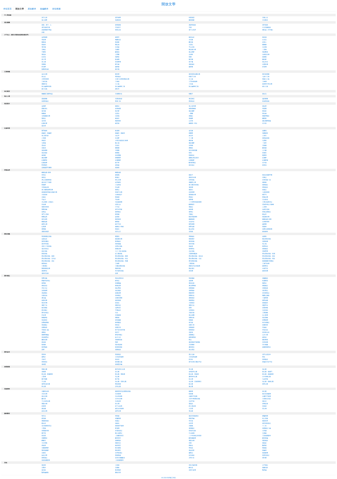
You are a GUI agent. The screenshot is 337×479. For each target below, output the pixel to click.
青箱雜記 (44, 325)
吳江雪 (44, 59)
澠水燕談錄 (118, 344)
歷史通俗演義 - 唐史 (268, 256)
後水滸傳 (44, 396)
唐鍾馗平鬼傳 (119, 426)
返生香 (44, 126)
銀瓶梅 (117, 175)
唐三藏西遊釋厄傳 (47, 189)
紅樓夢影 (44, 160)
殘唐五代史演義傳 (194, 266)
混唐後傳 (265, 241)
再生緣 (264, 113)
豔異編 (264, 470)
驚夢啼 (264, 155)
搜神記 (191, 212)
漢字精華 (118, 17)
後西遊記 (265, 185)
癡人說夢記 (118, 433)
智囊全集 (191, 317)
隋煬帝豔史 (265, 116)
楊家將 (191, 391)
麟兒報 (191, 42)
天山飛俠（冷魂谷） (48, 202)
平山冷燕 (191, 47)
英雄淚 (264, 406)
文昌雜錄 (191, 344)
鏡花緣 (44, 418)
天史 (116, 312)
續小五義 (44, 89)
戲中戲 (117, 69)
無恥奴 (264, 443)
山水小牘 (265, 335)
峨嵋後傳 (191, 219)
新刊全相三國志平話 (195, 362)
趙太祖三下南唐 (46, 182)
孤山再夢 (191, 52)
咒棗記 (191, 214)
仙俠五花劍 (265, 209)
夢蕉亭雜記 (118, 335)
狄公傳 (191, 379)
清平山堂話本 (266, 354)
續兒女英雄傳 (119, 408)
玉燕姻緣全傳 (46, 116)
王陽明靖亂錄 (193, 253)
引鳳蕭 (117, 150)
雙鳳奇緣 (44, 209)
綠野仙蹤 (191, 226)
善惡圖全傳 (265, 217)
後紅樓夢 (191, 111)
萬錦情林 (118, 121)
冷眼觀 (191, 426)
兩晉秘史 (44, 263)
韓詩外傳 (44, 303)
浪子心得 (44, 17)
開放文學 (168, 4)
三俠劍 (117, 81)
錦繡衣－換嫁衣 (120, 133)
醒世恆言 (118, 438)
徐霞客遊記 (45, 101)
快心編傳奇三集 (194, 86)
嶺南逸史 (191, 64)
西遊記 (191, 197)
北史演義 (191, 251)
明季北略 (44, 278)
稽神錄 (264, 182)
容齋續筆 (191, 327)
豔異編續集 (45, 472)
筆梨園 (264, 108)
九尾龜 (44, 143)
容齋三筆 (191, 325)
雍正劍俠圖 (265, 74)
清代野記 (265, 290)
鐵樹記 (117, 106)
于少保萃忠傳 (46, 401)
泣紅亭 (117, 135)
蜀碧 (116, 342)
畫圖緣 (264, 44)
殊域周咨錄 (265, 101)
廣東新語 (191, 298)
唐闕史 (44, 332)
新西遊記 (44, 458)
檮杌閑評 (191, 239)
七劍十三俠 (265, 76)
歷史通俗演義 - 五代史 (49, 258)
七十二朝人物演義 (120, 251)
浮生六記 (44, 288)
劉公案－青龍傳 (194, 374)
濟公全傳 (118, 180)
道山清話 (191, 349)
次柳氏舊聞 (118, 298)
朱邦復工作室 (171, 477)
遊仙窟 (264, 106)
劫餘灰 (117, 423)
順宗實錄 (44, 308)
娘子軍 (117, 162)
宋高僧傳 (265, 342)
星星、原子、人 (46, 25)
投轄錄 (191, 320)
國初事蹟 (265, 339)
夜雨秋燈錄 (118, 347)
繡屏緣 (191, 67)
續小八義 (265, 86)
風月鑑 (44, 111)
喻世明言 (118, 445)
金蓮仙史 (44, 239)
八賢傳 (44, 376)
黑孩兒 (117, 229)
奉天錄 (191, 322)
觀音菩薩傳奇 (193, 217)
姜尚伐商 (44, 219)
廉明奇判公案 (193, 376)
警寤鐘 (264, 448)
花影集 (191, 332)
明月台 (44, 416)
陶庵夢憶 (44, 317)
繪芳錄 (117, 123)
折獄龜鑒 (118, 320)
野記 (190, 339)
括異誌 (44, 212)
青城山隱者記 (266, 212)
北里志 (117, 113)
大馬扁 (264, 430)
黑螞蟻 (44, 229)
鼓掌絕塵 (118, 108)
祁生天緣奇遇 (193, 465)
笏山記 (44, 76)
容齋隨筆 (44, 327)
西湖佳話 (191, 101)
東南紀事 (118, 285)
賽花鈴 (264, 111)
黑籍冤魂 (118, 455)
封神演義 (191, 180)
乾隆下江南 (192, 76)
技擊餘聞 (265, 320)
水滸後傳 (118, 394)
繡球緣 (117, 67)
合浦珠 (191, 54)
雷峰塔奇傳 (45, 207)
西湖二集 (118, 101)
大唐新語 (191, 303)
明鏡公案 (44, 369)
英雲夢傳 (118, 62)
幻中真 (264, 123)
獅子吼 (44, 433)
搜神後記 (118, 212)
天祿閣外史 (118, 94)
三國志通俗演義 (120, 266)
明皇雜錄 (191, 278)
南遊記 (264, 189)
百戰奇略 (265, 308)
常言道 (191, 421)
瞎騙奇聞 (265, 416)
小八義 (117, 84)
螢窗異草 (191, 293)
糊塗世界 (265, 421)
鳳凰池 (44, 42)
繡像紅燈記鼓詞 (194, 158)
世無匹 (264, 153)
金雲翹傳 (44, 37)
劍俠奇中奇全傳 (267, 84)
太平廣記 (265, 465)
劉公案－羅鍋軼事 (268, 374)
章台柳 (191, 411)
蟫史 (263, 357)
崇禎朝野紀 (45, 337)
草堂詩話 (265, 330)
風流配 (117, 42)
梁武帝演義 (45, 244)
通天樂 (264, 458)
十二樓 (191, 138)
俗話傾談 (44, 153)
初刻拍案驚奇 (46, 460)
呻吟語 (117, 325)
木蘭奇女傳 (45, 391)
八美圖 (44, 138)
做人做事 (44, 20)
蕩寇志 (191, 403)
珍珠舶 (191, 145)
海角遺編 (118, 244)
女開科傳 (265, 64)
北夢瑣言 (118, 308)
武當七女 (118, 204)
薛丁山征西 (118, 406)
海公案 (264, 369)
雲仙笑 (44, 145)
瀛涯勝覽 (265, 99)
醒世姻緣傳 (192, 438)
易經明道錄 (192, 25)
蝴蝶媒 (44, 113)
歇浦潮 (117, 130)
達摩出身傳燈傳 (267, 229)
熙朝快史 (191, 155)
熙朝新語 (191, 330)
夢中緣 (117, 64)
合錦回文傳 (265, 54)
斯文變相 (118, 448)
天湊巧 (44, 359)
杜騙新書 (118, 418)
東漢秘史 (118, 241)
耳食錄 (264, 327)
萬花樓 (44, 408)
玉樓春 (117, 467)
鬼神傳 (191, 187)
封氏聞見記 (265, 293)
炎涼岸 (191, 135)
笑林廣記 (118, 295)
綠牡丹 (117, 89)
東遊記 (117, 177)
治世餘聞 (44, 290)
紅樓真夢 (44, 162)
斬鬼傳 (117, 428)
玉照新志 (191, 310)
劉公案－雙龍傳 (120, 374)
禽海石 (117, 118)
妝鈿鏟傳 (265, 453)
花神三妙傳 (192, 470)
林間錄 (44, 283)
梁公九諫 (191, 354)
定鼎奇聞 (191, 192)
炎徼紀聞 (118, 293)
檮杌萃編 (191, 418)
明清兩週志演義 (46, 236)
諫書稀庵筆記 (266, 347)
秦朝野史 (44, 271)
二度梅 (264, 49)
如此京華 (44, 455)
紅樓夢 (264, 158)
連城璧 (44, 364)
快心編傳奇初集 (46, 86)
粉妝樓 (191, 394)
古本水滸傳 (118, 399)
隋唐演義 (118, 268)
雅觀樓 (117, 148)
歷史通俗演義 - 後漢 (48, 256)
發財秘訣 (265, 440)
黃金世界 (191, 450)
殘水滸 (264, 401)
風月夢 (117, 111)
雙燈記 (44, 118)
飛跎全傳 (191, 440)
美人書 (44, 62)
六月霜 (191, 408)
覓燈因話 (118, 354)
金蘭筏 (264, 130)
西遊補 (117, 197)
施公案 (191, 386)
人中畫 (264, 150)
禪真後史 (265, 187)
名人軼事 (265, 315)
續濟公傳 (44, 224)
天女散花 (265, 199)
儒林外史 (118, 443)
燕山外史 (265, 62)
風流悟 (44, 465)
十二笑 (264, 426)
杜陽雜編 (118, 283)
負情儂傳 (44, 150)
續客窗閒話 (192, 337)
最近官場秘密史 (194, 416)
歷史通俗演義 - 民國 (121, 261)
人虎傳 (264, 207)
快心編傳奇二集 (120, 86)
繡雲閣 (264, 224)
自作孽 (191, 423)
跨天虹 (191, 359)
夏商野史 (265, 266)
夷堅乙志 (191, 305)
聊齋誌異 (44, 217)
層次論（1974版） (268, 30)
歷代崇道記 (45, 312)
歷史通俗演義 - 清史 (48, 261)
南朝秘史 (265, 249)
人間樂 (117, 54)
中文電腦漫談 (266, 27)
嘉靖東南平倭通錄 (194, 342)
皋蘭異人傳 (192, 182)
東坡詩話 (44, 285)
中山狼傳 (191, 433)
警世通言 (118, 450)
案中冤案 (44, 379)
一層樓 (191, 113)
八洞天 (264, 135)
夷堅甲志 (265, 305)
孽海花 (191, 448)
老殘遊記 (191, 428)
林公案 (264, 391)
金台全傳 (44, 74)
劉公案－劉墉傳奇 (47, 374)
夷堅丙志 (118, 305)
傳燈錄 (117, 317)
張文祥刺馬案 (193, 150)
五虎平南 (191, 401)
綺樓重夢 (118, 158)
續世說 (264, 337)
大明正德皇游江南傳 (121, 140)
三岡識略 (265, 312)
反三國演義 (118, 253)
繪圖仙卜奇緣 (119, 226)
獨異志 (264, 283)
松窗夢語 (265, 280)
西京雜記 (44, 310)
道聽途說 (118, 349)
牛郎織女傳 (45, 187)
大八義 (191, 79)
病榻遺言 (265, 303)
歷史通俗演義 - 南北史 (196, 256)
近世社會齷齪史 (120, 458)
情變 (190, 57)
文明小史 (191, 458)
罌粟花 (117, 236)
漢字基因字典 (46, 27)
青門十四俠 (45, 214)
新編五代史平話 (267, 362)
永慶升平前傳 (193, 396)
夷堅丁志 (44, 305)
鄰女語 (44, 423)
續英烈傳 (265, 271)
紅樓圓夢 (118, 160)
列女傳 (44, 315)
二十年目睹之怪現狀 (195, 435)
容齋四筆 (265, 325)
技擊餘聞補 (45, 322)
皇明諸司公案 (193, 371)
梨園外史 (191, 295)
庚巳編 (44, 298)
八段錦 (117, 465)
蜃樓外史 (44, 84)
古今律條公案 (266, 376)
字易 (190, 27)
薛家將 (44, 406)
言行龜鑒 (265, 344)
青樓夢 (191, 118)
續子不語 (118, 224)
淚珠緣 (117, 165)
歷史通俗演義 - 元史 (195, 258)
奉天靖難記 (265, 322)
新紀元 (264, 94)
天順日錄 (191, 312)
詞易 (43, 32)
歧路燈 (117, 167)
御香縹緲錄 (192, 108)
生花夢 (117, 138)
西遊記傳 (265, 197)
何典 (190, 443)
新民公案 (265, 384)
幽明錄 (117, 221)
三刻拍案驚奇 (266, 435)
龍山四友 (191, 229)
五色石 (117, 145)
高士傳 (264, 408)
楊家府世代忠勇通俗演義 (123, 391)
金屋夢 (44, 106)
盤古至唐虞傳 (266, 394)
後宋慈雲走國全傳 (194, 74)
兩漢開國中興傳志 (268, 261)
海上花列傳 (192, 106)
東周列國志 (45, 241)
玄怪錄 (191, 231)
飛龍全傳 (44, 403)
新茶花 (264, 165)
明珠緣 (117, 416)
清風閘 (44, 371)
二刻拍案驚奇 (119, 460)
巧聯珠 (44, 52)
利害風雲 (191, 17)
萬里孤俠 (118, 219)
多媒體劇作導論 (46, 30)
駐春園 (117, 59)
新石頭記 (191, 165)
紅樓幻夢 (44, 123)
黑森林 (264, 226)
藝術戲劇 (191, 20)
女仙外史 (191, 221)
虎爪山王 (118, 231)
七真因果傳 (265, 192)
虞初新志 (191, 347)
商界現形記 (265, 455)
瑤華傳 (191, 199)
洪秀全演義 (118, 246)
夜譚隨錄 (44, 347)
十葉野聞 (265, 298)
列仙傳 (44, 204)
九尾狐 (264, 140)
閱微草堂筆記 (46, 280)
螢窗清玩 (44, 108)
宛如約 (44, 44)
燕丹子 (117, 332)
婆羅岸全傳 (192, 177)
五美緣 (117, 47)
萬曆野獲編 (45, 335)
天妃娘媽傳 (118, 202)
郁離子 (191, 94)
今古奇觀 (44, 443)
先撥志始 (44, 295)
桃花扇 (264, 37)
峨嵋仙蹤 (118, 172)
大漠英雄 (44, 194)
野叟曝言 (44, 165)
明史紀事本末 (119, 278)
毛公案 (117, 376)
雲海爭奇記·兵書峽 (268, 204)
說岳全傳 (44, 411)
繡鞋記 (191, 453)
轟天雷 (44, 399)
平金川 (44, 199)
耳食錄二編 (45, 330)
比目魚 (44, 57)
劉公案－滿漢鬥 (267, 371)
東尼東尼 (191, 99)
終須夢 (44, 67)
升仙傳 (117, 187)
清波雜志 (44, 293)
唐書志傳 (118, 249)
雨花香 (44, 435)
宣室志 (117, 303)
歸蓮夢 (44, 185)
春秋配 (44, 155)
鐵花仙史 (191, 37)
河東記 (264, 177)
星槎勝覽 (44, 99)
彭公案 (117, 371)
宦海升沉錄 (192, 430)
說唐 (116, 273)
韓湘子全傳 (118, 192)
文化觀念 (265, 20)
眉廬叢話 (265, 278)
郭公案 (44, 386)
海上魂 (264, 244)
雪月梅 (44, 47)
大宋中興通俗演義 (194, 399)
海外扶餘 (191, 244)
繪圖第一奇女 (193, 123)
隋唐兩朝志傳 (46, 268)
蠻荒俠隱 (191, 224)
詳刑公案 (118, 386)
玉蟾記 (44, 49)
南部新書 (118, 300)
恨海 (190, 153)
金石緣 (191, 130)
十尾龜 (44, 428)
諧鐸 (43, 349)
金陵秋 (264, 236)
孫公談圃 (191, 315)
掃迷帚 (44, 445)
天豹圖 (264, 145)
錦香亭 (117, 37)
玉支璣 (264, 47)
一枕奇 (264, 143)
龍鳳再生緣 (45, 69)
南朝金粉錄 (265, 138)
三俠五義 (44, 81)
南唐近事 (44, 300)
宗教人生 (265, 17)
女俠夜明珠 (265, 221)
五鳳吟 (44, 467)
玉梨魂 (117, 116)
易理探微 (118, 25)
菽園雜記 (191, 335)
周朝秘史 (191, 236)
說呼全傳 (118, 411)
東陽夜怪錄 (45, 421)
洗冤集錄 (265, 288)
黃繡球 (264, 450)
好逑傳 (264, 67)
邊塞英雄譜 (45, 231)
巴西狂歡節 (118, 99)
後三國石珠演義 (194, 185)
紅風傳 (44, 226)
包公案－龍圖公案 (268, 381)
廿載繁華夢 (45, 448)
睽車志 (117, 280)
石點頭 (44, 148)
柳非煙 (117, 74)
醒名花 (191, 467)
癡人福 (117, 143)
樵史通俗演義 (266, 239)
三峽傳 (264, 81)
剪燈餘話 (265, 359)
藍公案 (191, 384)
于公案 (44, 381)
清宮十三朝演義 (46, 246)
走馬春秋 (118, 182)
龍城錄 (44, 344)
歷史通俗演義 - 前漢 (268, 253)
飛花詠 (44, 54)
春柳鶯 (264, 57)
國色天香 (118, 472)
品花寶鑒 (118, 155)
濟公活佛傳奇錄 (46, 180)
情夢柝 (117, 57)
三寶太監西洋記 (267, 202)
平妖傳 (117, 199)
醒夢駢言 (191, 204)
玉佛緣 (264, 433)
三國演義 (191, 263)
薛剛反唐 (265, 403)
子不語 (117, 207)
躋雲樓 (117, 214)
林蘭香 (191, 133)
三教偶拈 (44, 266)
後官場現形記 (266, 423)
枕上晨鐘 (265, 418)
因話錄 (44, 342)
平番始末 (118, 310)
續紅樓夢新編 (266, 121)
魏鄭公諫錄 (265, 295)
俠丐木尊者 (118, 209)
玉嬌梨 (117, 49)
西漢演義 (44, 253)
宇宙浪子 (118, 27)
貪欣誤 (117, 359)
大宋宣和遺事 (119, 357)
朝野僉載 (265, 300)
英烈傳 (191, 271)
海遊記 (117, 421)
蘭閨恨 (264, 118)
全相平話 (265, 268)
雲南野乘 (265, 251)
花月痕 (44, 121)
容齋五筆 (118, 327)
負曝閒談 (118, 440)
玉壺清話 (265, 310)
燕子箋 (191, 62)
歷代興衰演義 (193, 261)
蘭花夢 (264, 59)
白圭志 (264, 39)
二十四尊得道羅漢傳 (195, 202)
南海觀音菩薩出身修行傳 (49, 192)
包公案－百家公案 (120, 381)
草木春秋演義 (119, 271)
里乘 (190, 308)
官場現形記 (118, 430)
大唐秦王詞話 (266, 399)
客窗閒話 (191, 300)
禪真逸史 (118, 76)
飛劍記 (191, 207)
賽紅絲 (117, 44)
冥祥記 (44, 175)
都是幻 (191, 189)
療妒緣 (191, 140)
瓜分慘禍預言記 (46, 426)
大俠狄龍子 (118, 194)
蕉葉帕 (44, 64)
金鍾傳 (191, 280)
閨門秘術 (44, 130)
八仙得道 (118, 185)
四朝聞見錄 (118, 339)
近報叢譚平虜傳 (46, 167)
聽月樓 (191, 59)
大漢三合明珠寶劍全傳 (122, 79)
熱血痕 (191, 246)
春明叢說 (118, 322)
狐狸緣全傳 (192, 194)
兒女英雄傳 (118, 396)
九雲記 (191, 44)
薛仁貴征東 (192, 406)
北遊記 (44, 197)
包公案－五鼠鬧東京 (195, 381)
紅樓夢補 (265, 160)
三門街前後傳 (193, 81)
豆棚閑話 (44, 438)
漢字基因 (265, 25)
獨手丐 (264, 194)
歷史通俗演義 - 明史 (268, 258)
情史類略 (265, 317)
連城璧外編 (118, 364)
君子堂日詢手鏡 (120, 330)
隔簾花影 (265, 467)
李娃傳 (44, 39)
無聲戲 (117, 153)
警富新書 (118, 384)
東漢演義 (191, 241)
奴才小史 (118, 337)
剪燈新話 (44, 362)
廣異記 (117, 189)
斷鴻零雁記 (192, 162)
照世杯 (44, 354)
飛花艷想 (265, 52)
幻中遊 (264, 162)
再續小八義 (265, 79)
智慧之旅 (118, 30)
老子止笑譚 (192, 30)
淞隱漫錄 (191, 288)
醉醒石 (44, 440)
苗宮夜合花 (265, 332)
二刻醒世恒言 (119, 435)
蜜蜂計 (44, 357)
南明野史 (191, 249)
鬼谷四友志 (45, 249)
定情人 (264, 42)
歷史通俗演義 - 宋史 (121, 258)
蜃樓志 (191, 148)
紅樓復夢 (191, 160)
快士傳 (117, 403)
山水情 (191, 121)
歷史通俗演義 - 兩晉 (121, 256)
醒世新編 (265, 438)
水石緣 (191, 39)
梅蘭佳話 (118, 39)
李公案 (191, 369)
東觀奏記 (265, 285)
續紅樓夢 (44, 158)
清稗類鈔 (191, 290)
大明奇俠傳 (45, 79)
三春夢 (117, 263)
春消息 (44, 470)
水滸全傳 (44, 394)
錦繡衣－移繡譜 (46, 133)
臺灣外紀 (265, 246)
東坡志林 (191, 283)
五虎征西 (118, 401)
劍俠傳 (191, 209)
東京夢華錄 (192, 285)
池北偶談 (118, 290)
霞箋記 (191, 116)
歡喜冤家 (118, 470)
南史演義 (44, 251)
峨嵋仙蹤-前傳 (46, 172)
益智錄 (117, 217)
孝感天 (44, 140)
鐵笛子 (191, 175)
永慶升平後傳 (266, 396)
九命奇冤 (265, 379)
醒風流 (117, 52)
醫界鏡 (264, 445)
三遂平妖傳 (265, 263)
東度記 (44, 177)
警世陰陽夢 (45, 450)
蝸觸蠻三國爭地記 (47, 94)
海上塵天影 (45, 135)
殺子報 (117, 379)
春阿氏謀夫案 (46, 384)
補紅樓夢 (191, 143)
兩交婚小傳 (192, 49)
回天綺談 (191, 455)
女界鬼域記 (118, 453)
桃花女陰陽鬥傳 (267, 175)
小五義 (191, 84)
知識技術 (118, 20)
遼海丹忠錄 (45, 273)
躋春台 (191, 445)
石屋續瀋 (118, 315)
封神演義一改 (266, 180)
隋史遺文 (191, 268)
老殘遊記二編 (266, 428)
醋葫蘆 (264, 148)
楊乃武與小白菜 (120, 369)
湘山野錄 (118, 288)
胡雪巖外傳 (45, 430)
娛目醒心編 (118, 362)
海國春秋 (265, 133)
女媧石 (44, 453)
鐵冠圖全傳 (118, 239)
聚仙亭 (264, 214)
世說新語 (44, 320)
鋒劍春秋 (265, 231)
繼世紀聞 (44, 339)
